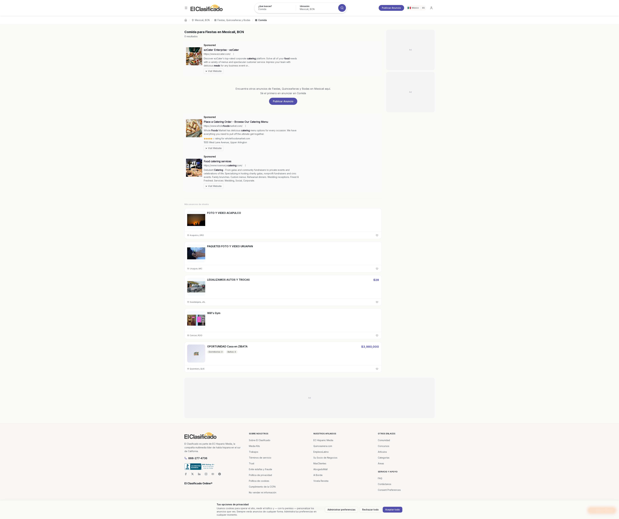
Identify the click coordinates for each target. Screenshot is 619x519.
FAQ (380, 478)
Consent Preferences (389, 490)
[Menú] (186, 8)
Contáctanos (384, 484)
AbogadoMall (320, 469)
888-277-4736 (197, 458)
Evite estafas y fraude (260, 469)
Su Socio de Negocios (325, 457)
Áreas (381, 463)
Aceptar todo (392, 509)
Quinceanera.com (322, 446)
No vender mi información (262, 492)
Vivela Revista (320, 480)
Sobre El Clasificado (259, 440)
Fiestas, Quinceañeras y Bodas (233, 20)
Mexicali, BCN (202, 20)
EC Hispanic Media (323, 440)
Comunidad (384, 440)
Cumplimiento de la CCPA (262, 486)
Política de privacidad (260, 475)
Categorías (383, 457)
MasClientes (319, 463)
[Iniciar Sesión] (431, 8)
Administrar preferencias (341, 509)
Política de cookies (259, 480)
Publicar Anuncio (391, 7)
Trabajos (253, 451)
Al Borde (318, 475)
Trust (251, 463)
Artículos (382, 451)
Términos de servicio (260, 457)
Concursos (383, 446)
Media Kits (254, 446)
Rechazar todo (370, 509)
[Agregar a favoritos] (377, 235)
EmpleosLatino (321, 451)
